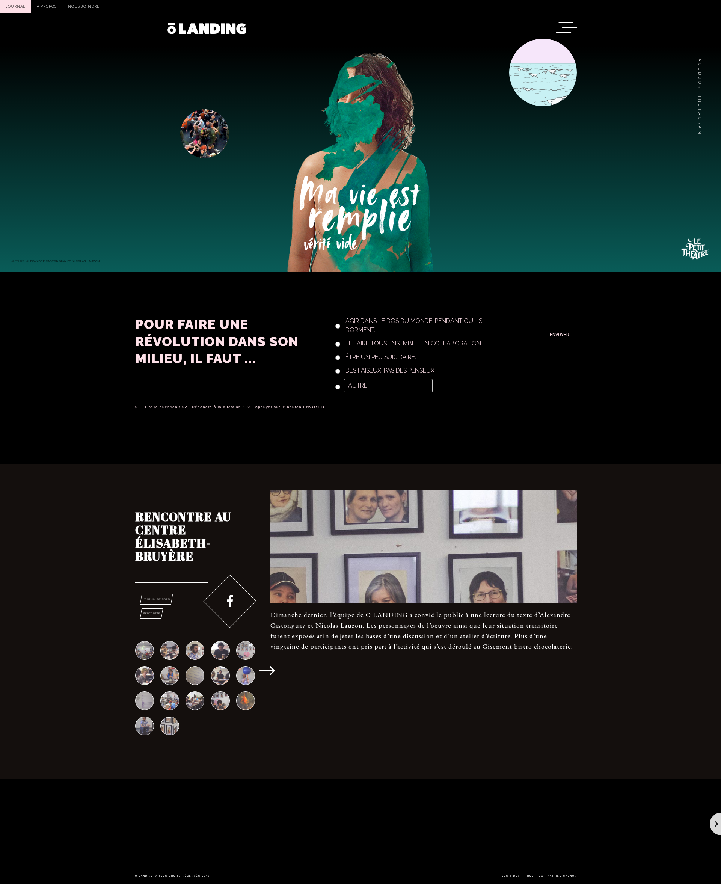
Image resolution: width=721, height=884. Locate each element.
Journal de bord (156, 599)
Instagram (699, 116)
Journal (16, 6)
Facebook (699, 72)
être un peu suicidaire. (380, 357)
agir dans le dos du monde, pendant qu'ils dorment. (413, 325)
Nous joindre (84, 6)
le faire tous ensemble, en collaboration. (413, 343)
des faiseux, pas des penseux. (390, 370)
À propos (47, 6)
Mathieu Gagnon (562, 876)
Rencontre (151, 613)
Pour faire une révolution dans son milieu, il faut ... (217, 342)
